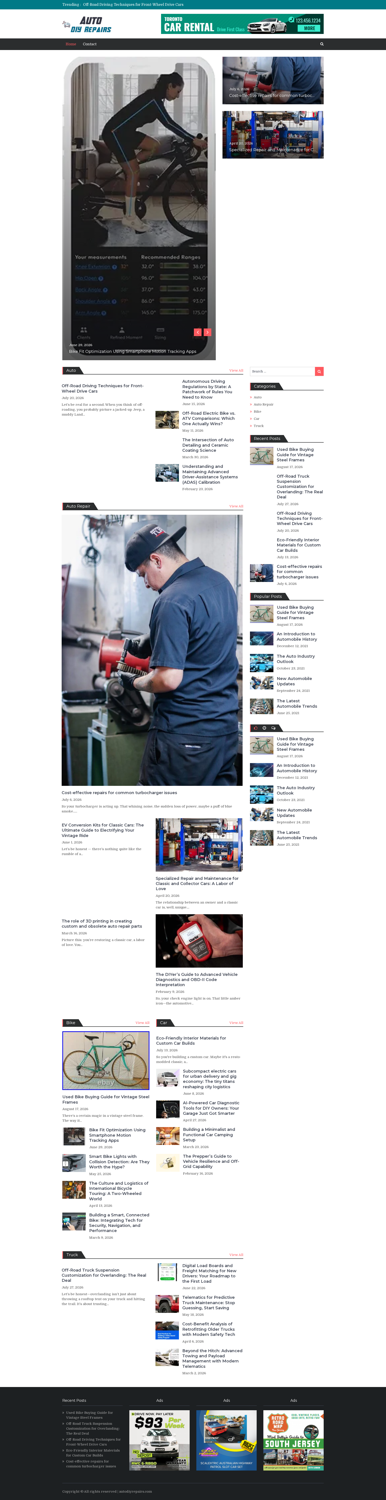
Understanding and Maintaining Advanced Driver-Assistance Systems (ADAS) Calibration (210, 474)
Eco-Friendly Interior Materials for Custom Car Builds (130, 5)
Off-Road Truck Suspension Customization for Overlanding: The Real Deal (104, 1275)
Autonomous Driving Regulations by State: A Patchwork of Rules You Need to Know (207, 389)
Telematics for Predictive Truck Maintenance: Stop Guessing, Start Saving (208, 1302)
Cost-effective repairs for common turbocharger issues (284, 95)
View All (236, 370)
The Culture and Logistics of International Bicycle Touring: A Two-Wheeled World (119, 1191)
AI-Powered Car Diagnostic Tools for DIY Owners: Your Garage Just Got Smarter (211, 1108)
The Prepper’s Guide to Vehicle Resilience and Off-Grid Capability (211, 1161)
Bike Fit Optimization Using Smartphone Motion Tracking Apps (132, 351)
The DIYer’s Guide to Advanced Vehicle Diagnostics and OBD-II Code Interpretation (197, 979)
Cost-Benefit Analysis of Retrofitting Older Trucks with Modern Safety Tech (208, 1329)
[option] (151, 4)
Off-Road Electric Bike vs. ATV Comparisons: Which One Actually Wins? (208, 418)
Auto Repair (264, 404)
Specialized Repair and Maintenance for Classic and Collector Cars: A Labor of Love (197, 883)
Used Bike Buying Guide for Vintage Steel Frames (105, 1099)
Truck (259, 426)
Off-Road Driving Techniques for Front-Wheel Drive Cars (103, 388)
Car (257, 419)
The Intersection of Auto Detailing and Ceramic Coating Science (208, 445)
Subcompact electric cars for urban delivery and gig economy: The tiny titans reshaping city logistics (170, 178)
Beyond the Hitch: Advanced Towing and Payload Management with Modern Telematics (212, 1358)
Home (71, 44)
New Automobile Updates (294, 681)
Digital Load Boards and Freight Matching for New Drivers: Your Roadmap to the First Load (160, 149)
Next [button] (207, 332)
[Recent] (264, 728)
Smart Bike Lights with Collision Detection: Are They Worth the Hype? (119, 1161)
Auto (258, 397)
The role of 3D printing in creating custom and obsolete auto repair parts (102, 924)
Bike (257, 412)
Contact (89, 44)
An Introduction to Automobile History (297, 637)
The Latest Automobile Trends (297, 704)
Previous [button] (197, 332)
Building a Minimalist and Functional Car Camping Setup (209, 1134)
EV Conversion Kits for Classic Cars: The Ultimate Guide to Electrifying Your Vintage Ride (103, 830)
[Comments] (273, 728)
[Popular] (255, 728)
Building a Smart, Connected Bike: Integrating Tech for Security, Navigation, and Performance (119, 1223)
